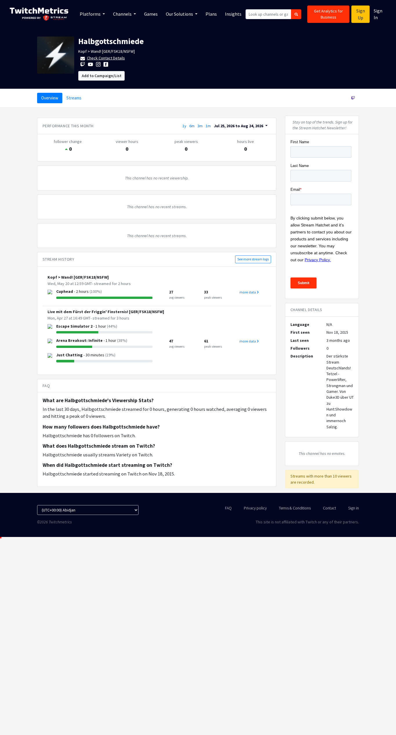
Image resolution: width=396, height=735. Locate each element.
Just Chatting (69, 354)
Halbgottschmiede (111, 41)
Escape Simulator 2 (74, 326)
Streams (73, 98)
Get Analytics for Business (328, 14)
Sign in (353, 508)
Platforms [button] (90, 14)
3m (200, 125)
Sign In (378, 14)
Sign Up (360, 14)
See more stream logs (253, 259)
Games (151, 14)
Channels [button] (122, 14)
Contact (329, 508)
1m (208, 125)
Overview (49, 98)
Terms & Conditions (295, 508)
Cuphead (64, 291)
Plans (211, 14)
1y (184, 125)
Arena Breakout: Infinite (79, 340)
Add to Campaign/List (101, 75)
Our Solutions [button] (180, 14)
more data (248, 292)
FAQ (228, 508)
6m (192, 125)
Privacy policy (255, 508)
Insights (233, 14)
